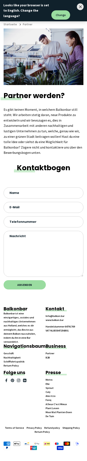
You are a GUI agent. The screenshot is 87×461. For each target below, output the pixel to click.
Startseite (10, 24)
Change (61, 15)
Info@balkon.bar (55, 316)
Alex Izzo (51, 395)
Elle (48, 383)
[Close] (80, 6)
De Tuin (50, 416)
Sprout (50, 387)
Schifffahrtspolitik (14, 361)
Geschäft (9, 353)
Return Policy (11, 365)
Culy (48, 391)
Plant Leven (52, 408)
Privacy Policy (34, 427)
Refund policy (52, 427)
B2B (48, 357)
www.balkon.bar (55, 320)
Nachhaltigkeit (12, 357)
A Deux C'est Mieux (56, 404)
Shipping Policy (71, 427)
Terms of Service (14, 427)
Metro (49, 379)
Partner (27, 24)
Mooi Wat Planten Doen (59, 412)
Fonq (48, 400)
